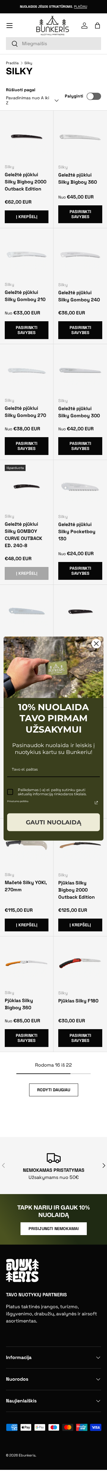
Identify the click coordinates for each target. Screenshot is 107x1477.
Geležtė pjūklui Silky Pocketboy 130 (76, 531)
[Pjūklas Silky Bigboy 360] (26, 963)
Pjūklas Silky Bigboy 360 (19, 1004)
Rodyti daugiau (53, 1089)
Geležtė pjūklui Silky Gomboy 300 (79, 412)
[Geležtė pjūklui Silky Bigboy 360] (80, 137)
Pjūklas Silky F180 (78, 1001)
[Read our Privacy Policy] (96, 802)
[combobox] (53, 43)
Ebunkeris (27, 1455)
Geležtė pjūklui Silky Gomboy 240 (79, 296)
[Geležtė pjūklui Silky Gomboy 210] (26, 255)
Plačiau (80, 6)
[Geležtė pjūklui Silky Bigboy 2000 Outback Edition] (26, 137)
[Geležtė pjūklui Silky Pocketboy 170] (26, 611)
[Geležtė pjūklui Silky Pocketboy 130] (80, 487)
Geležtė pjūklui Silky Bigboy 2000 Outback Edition (25, 181)
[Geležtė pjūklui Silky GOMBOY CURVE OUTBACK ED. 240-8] (26, 486)
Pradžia (12, 63)
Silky (28, 63)
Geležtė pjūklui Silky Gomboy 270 (25, 411)
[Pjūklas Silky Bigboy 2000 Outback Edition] (80, 845)
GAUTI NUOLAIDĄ (53, 822)
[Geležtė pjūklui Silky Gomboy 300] (80, 371)
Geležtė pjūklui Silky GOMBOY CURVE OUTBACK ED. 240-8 (23, 535)
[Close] (96, 644)
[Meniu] (9, 25)
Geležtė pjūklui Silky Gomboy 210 (25, 296)
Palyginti (74, 96)
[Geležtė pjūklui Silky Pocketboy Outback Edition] (80, 612)
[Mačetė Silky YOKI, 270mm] (26, 845)
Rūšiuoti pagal (20, 89)
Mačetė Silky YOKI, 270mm (26, 886)
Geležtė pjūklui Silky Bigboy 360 (77, 178)
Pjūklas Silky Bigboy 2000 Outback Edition (76, 890)
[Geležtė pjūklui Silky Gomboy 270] (26, 371)
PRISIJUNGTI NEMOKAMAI (54, 1228)
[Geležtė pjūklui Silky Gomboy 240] (80, 255)
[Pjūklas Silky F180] (80, 963)
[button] (97, 25)
